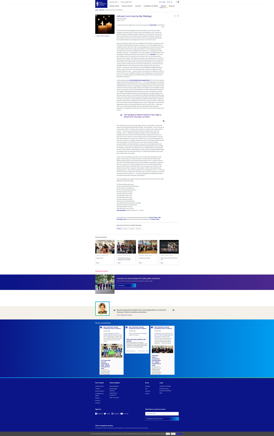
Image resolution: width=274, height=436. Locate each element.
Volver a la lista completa (102, 35)
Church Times (153, 25)
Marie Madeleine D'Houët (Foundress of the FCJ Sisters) (112, 327)
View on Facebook (141, 350)
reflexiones (138, 228)
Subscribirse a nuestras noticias (155, 418)
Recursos (172, 6)
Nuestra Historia (127, 6)
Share (147, 350)
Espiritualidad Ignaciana (113, 389)
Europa (119, 228)
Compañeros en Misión (151, 6)
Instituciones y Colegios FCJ (113, 394)
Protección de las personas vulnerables (165, 389)
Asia (146, 388)
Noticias (163, 6)
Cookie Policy (180, 433)
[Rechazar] (272, 434)
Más (97, 262)
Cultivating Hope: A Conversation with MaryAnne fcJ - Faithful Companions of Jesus (156, 360)
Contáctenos (121, 285)
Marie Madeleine (114, 386)
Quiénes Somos (99, 386)
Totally (138, 428)
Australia (147, 391)
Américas (147, 386)
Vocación (138, 6)
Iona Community (121, 210)
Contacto (97, 403)
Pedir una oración (114, 397)
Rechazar (173, 433)
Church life (131, 228)
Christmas (125, 228)
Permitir (168, 433)
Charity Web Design (144, 428)
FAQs (160, 393)
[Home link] (101, 4)
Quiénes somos (114, 6)
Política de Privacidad (165, 386)
